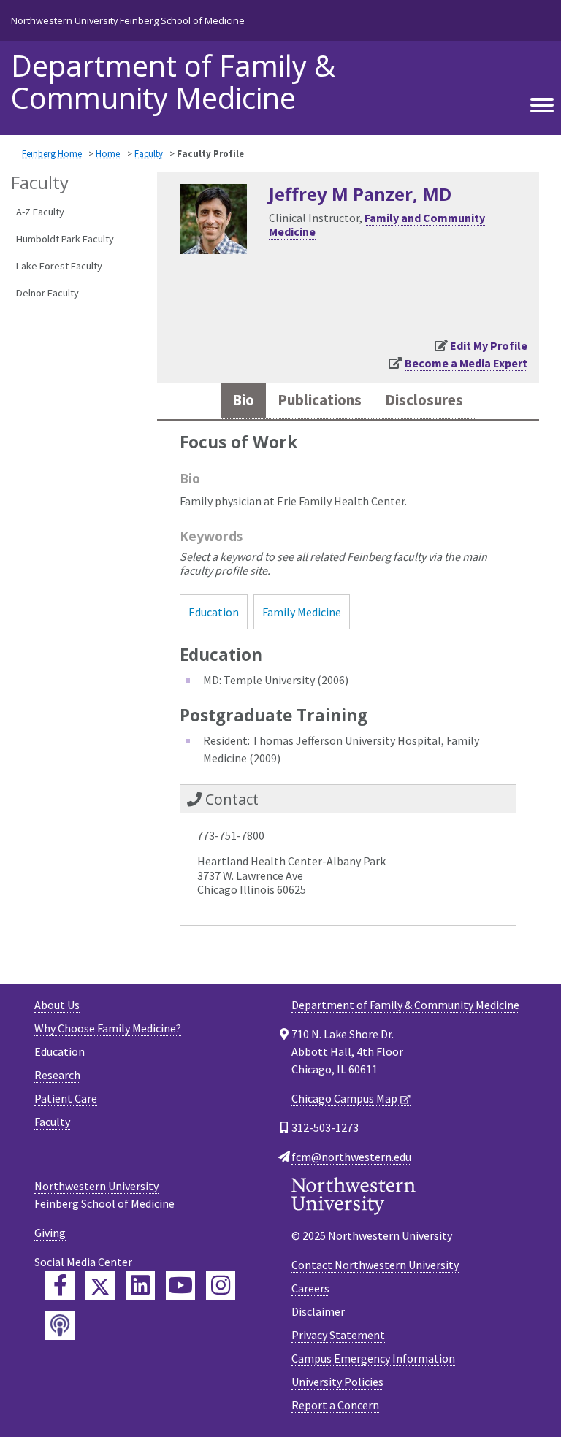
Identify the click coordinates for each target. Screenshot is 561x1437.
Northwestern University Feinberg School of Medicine (128, 20)
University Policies (337, 1381)
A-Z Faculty (40, 211)
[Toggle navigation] (542, 106)
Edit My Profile (488, 345)
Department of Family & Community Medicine (173, 82)
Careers (310, 1288)
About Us (57, 1004)
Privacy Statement (338, 1334)
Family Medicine (301, 612)
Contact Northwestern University (375, 1264)
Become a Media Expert (466, 363)
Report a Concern (335, 1405)
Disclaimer (318, 1311)
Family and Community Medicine (377, 224)
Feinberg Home (52, 153)
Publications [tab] (320, 400)
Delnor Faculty (47, 292)
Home (108, 153)
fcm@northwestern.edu (351, 1156)
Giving (50, 1232)
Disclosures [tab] (424, 400)
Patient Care (65, 1098)
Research (57, 1075)
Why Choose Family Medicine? (107, 1028)
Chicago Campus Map (344, 1098)
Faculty (148, 153)
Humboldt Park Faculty (65, 238)
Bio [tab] (243, 400)
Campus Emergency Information (373, 1358)
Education (213, 612)
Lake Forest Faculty (59, 265)
